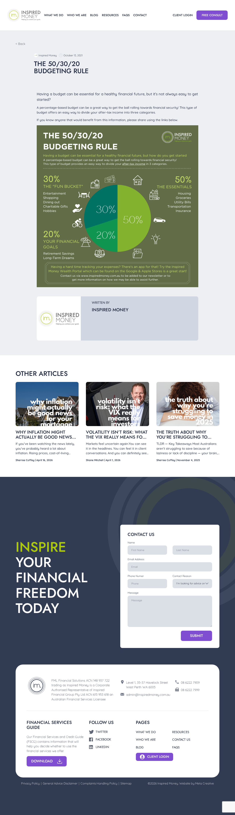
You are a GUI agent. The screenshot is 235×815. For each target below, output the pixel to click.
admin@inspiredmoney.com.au (148, 695)
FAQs (126, 15)
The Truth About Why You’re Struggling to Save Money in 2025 (181, 437)
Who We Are (76, 15)
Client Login (183, 15)
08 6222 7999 (190, 690)
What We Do (53, 15)
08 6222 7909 (190, 682)
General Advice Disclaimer (60, 783)
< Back (20, 44)
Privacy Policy (30, 783)
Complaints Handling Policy (99, 783)
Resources (110, 15)
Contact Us (181, 739)
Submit (196, 635)
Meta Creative (204, 783)
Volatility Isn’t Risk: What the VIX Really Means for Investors (116, 437)
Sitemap (126, 783)
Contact (140, 15)
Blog (94, 15)
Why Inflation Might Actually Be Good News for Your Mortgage (44, 437)
